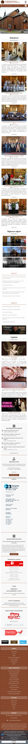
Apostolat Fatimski (14, 677)
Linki (14, 708)
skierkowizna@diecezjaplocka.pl (7, 5)
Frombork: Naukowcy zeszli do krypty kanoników (11, 306)
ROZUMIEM (13, 741)
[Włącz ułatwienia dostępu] (26, 5)
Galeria (14, 706)
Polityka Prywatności (14, 737)
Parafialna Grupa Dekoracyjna (14, 693)
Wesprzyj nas (14, 702)
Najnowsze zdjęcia (14, 232)
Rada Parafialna (14, 689)
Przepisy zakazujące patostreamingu (8, 321)
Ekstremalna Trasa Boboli (14, 687)
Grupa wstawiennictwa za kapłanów (14, 691)
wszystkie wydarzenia (14, 453)
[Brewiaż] (14, 642)
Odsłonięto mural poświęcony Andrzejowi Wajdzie (11, 309)
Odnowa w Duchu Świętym (14, 679)
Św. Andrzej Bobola (14, 659)
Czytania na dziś (14, 700)
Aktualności (14, 39)
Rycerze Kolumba (14, 685)
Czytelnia (14, 338)
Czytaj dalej (13, 554)
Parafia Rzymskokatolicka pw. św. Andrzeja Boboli (12, 2)
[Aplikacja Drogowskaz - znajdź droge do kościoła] (14, 632)
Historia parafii (14, 651)
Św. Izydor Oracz (14, 661)
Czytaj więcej (14, 73)
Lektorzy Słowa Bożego (14, 681)
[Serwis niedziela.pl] (23, 642)
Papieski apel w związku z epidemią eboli (9, 314)
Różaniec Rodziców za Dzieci (14, 683)
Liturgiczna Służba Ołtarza (14, 673)
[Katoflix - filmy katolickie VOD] (5, 642)
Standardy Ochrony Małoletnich (14, 657)
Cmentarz (14, 653)
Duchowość (14, 359)
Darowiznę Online (14, 475)
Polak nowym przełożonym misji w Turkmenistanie (11, 295)
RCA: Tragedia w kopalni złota (7, 285)
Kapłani (14, 655)
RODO (14, 663)
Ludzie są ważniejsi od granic (7, 312)
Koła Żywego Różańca (14, 675)
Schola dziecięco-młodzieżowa (14, 670)
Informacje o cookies (14, 739)
